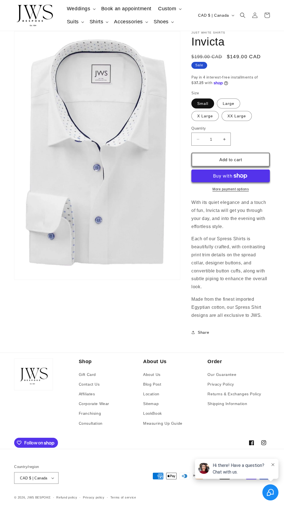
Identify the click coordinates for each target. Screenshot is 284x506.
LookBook (152, 413)
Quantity (198, 128)
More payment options (230, 189)
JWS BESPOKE (39, 497)
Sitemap (151, 403)
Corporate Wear (94, 403)
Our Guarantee (221, 374)
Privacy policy (94, 497)
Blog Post (152, 384)
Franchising (90, 413)
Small (202, 103)
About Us (152, 374)
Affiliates (87, 394)
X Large (205, 116)
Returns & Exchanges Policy (234, 394)
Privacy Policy (220, 384)
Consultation (91, 423)
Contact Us (89, 384)
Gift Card (87, 374)
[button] (81, 8)
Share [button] (203, 332)
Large (228, 103)
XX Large (236, 116)
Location (151, 394)
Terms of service (123, 497)
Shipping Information (227, 403)
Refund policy (66, 497)
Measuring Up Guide (162, 423)
